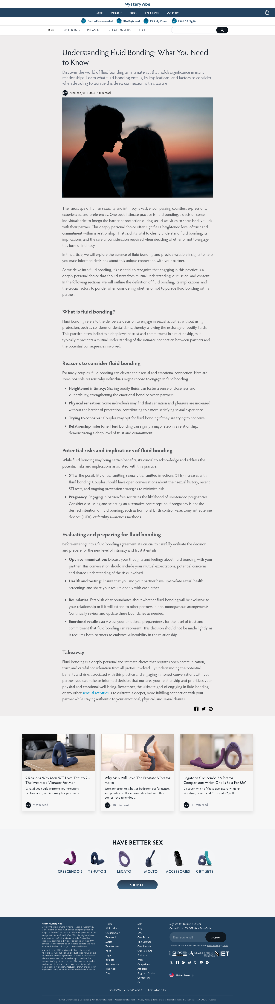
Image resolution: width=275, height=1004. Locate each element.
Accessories (112, 964)
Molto (109, 942)
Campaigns (144, 964)
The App (111, 968)
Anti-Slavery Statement (102, 999)
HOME (51, 30)
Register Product (147, 973)
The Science (152, 12)
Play (108, 973)
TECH (142, 30)
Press (140, 959)
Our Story (173, 12)
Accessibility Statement (125, 999)
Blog (140, 928)
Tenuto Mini (112, 946)
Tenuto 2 (111, 937)
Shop (100, 12)
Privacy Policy (144, 999)
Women (116, 13)
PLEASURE (94, 30)
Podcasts (142, 955)
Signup (215, 937)
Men (133, 13)
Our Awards (144, 946)
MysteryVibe (71, 999)
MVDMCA (202, 999)
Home (109, 924)
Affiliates (142, 968)
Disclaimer (84, 999)
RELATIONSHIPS (120, 30)
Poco (108, 950)
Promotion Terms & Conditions (181, 999)
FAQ (140, 933)
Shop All (137, 884)
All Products (112, 928)
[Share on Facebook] (196, 708)
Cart (140, 982)
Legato (109, 955)
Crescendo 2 (113, 933)
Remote (110, 959)
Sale (140, 924)
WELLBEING (71, 30)
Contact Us (144, 977)
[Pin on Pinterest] (211, 709)
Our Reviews (145, 950)
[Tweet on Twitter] (203, 709)
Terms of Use (158, 999)
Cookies (213, 999)
